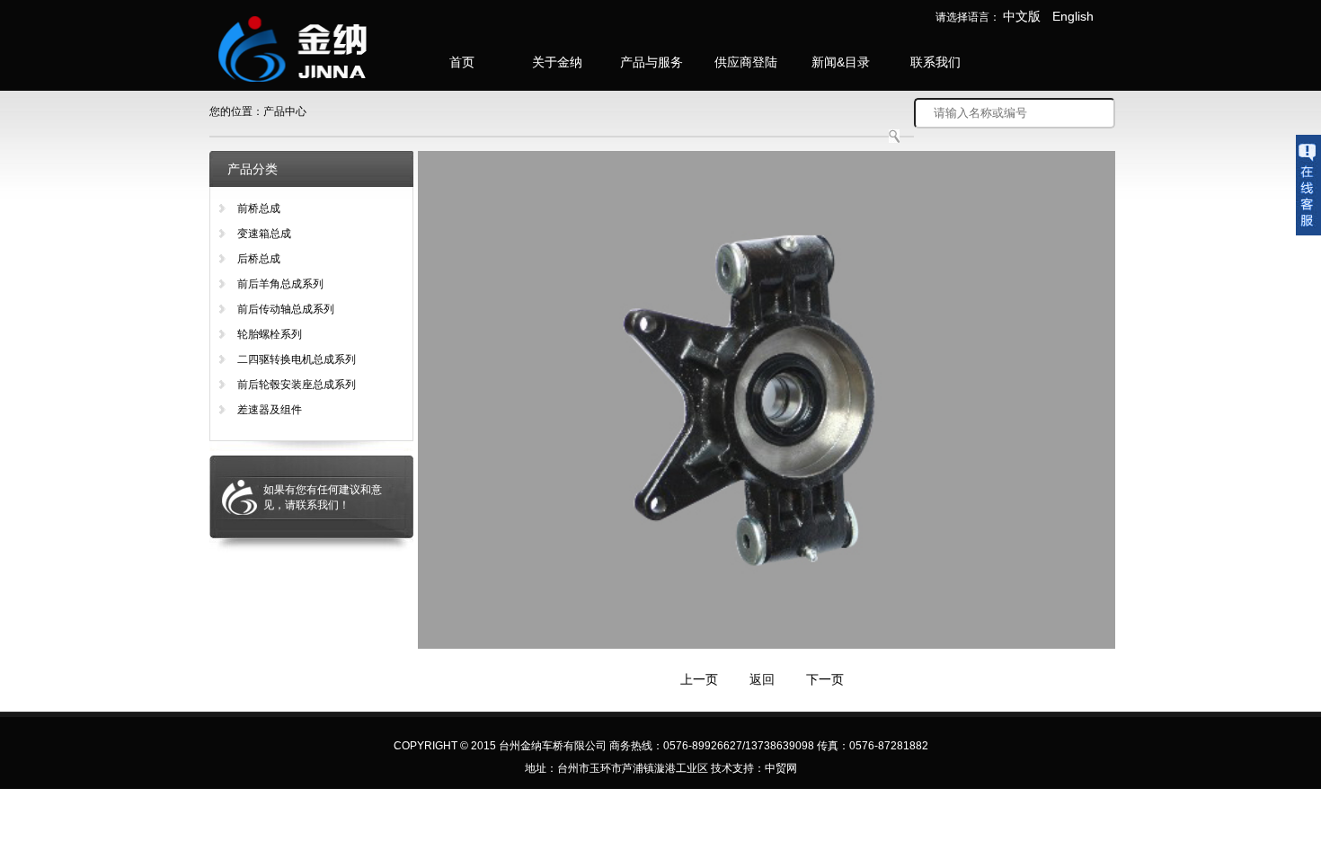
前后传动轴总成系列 (285, 309)
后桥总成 (258, 258)
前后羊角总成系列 (280, 284)
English (1073, 16)
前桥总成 (258, 208)
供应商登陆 (745, 62)
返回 (762, 679)
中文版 (1022, 16)
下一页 (825, 679)
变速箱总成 (264, 233)
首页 (461, 62)
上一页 (699, 679)
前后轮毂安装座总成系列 (296, 384)
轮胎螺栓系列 (269, 334)
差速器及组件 (269, 409)
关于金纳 (557, 62)
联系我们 (935, 62)
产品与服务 (651, 62)
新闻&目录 (840, 62)
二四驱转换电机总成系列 (296, 359)
